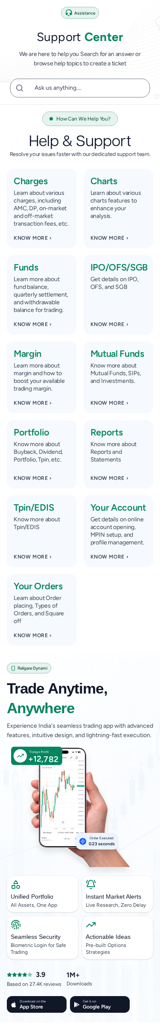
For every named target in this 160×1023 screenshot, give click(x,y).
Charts (103, 181)
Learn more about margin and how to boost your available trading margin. (39, 377)
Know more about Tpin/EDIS (37, 523)
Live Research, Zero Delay (116, 905)
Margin (27, 353)
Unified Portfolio (32, 896)
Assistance (84, 13)
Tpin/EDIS (34, 507)
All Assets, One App (34, 905)
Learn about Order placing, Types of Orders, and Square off (39, 609)
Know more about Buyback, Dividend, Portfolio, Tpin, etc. (38, 452)
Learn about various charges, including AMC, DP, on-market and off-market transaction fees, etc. (41, 208)
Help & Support (80, 139)
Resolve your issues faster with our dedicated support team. (80, 154)
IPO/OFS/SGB (118, 267)
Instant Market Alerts (113, 896)
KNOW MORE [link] (33, 238)
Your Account (118, 507)
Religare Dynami (32, 668)
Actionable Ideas (108, 936)
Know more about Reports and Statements (113, 452)
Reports (106, 432)
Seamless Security (36, 936)
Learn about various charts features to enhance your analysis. (115, 204)
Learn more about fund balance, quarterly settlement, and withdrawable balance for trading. (41, 295)
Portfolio (31, 432)
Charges (31, 181)
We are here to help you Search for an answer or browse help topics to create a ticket (79, 58)
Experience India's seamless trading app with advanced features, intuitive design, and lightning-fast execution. (80, 730)
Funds (26, 267)
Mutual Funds (117, 353)
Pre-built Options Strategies (106, 948)
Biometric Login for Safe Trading (38, 948)
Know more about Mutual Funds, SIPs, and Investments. (115, 373)
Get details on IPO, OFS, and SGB (114, 283)
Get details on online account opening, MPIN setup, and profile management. (117, 531)
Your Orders (38, 586)
